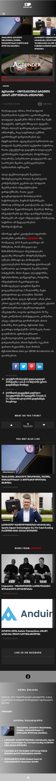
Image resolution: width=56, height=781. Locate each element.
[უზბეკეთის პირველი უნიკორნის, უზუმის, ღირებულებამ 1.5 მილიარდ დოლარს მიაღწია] (16, 26)
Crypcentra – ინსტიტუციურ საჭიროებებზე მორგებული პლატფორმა (25, 588)
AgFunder (32, 238)
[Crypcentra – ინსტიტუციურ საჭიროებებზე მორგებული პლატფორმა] (28, 568)
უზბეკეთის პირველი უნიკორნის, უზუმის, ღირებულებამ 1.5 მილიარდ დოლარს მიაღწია (26, 479)
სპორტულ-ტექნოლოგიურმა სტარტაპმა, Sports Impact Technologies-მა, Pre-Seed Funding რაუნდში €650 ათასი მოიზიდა (27, 527)
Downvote (44, 424)
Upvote (11, 424)
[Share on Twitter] (23, 366)
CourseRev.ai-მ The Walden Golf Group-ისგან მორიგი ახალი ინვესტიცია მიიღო (25, 752)
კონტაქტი (6, 711)
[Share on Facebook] (15, 366)
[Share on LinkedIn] (39, 366)
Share (4, 77)
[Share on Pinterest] (31, 366)
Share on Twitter (43, 80)
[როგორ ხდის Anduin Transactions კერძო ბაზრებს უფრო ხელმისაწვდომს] (28, 613)
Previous (1, 34)
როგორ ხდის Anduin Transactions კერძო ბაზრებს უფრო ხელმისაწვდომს (24, 633)
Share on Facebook (27, 80)
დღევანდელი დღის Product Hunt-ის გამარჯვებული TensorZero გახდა (23, 760)
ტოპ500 (36, 548)
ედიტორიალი (9, 472)
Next (54, 34)
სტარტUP (6, 520)
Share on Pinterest (10, 80)
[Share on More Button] (28, 777)
